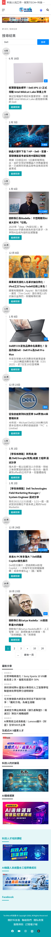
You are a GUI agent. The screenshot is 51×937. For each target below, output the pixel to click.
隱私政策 (38, 920)
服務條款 (18, 924)
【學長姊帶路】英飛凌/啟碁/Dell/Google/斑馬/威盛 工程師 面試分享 (29, 458)
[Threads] (38, 931)
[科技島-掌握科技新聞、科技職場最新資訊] (25, 9)
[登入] (41, 11)
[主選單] (3, 11)
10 (34, 648)
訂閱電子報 (31, 924)
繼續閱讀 (15, 107)
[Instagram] (25, 931)
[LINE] (32, 931)
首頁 (6, 29)
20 (42, 648)
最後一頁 (29, 654)
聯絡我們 (27, 920)
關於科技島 (14, 920)
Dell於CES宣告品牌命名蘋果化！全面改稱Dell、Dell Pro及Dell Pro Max (28, 350)
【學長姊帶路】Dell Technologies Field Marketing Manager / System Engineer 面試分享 (28, 493)
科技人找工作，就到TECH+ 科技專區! (27, 2)
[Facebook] (12, 931)
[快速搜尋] (47, 11)
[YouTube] (19, 931)
